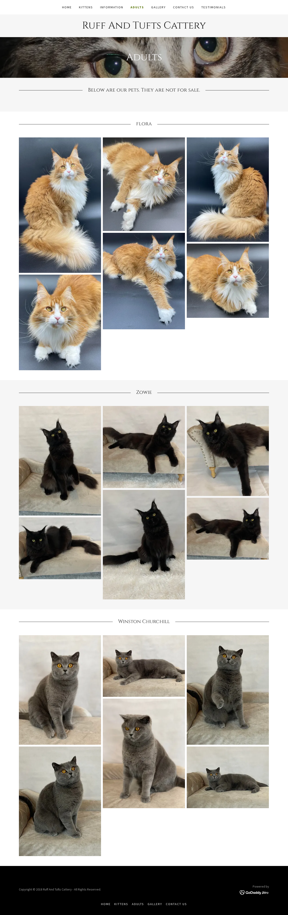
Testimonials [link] (213, 7)
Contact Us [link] (183, 7)
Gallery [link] (158, 7)
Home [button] (106, 904)
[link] (144, 27)
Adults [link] (137, 7)
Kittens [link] (86, 7)
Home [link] (67, 7)
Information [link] (111, 7)
